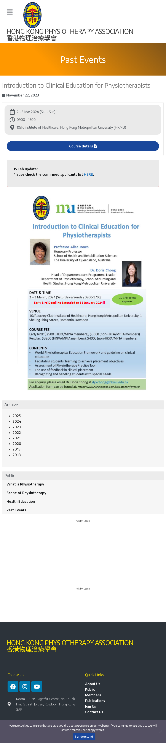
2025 (17, 416)
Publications (95, 701)
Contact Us (94, 712)
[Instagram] (24, 686)
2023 (17, 427)
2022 (17, 432)
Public (90, 689)
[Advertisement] (83, 556)
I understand (84, 736)
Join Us (90, 706)
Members (93, 695)
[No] (160, 731)
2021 (16, 438)
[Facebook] (13, 686)
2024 (17, 421)
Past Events (16, 510)
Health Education (20, 501)
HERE (88, 174)
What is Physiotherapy (25, 484)
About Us (92, 684)
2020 (17, 443)
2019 (17, 449)
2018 (17, 455)
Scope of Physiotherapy (26, 493)
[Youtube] (36, 686)
